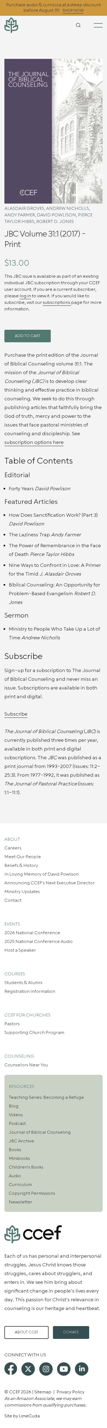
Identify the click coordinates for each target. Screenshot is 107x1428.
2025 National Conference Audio (38, 942)
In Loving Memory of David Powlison (41, 874)
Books (15, 1150)
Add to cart (27, 336)
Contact (12, 900)
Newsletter (20, 1202)
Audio (15, 1176)
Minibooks (19, 1158)
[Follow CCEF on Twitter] (28, 1369)
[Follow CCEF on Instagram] (46, 1369)
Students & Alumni (23, 983)
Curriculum (20, 1185)
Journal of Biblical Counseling (40, 1132)
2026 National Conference (32, 933)
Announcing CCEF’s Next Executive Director (49, 883)
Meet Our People (22, 857)
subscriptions (57, 302)
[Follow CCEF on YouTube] (64, 1369)
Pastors (12, 1024)
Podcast (17, 1124)
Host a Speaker (20, 950)
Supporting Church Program (34, 1033)
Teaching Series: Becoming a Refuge (46, 1097)
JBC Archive (21, 1141)
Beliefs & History (21, 866)
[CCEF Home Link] (20, 25)
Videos (16, 1115)
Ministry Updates (22, 892)
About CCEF (26, 1332)
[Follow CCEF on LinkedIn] (81, 1369)
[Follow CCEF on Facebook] (10, 1368)
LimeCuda (29, 1416)
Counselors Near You (26, 1065)
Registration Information (29, 991)
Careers (12, 848)
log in (25, 296)
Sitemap (42, 1392)
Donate (71, 1332)
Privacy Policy (71, 1392)
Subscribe (15, 714)
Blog (14, 1106)
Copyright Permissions (32, 1193)
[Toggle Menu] (98, 25)
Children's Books (26, 1167)
